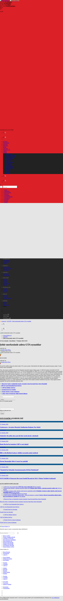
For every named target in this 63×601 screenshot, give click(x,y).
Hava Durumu (9, 158)
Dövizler (8, 169)
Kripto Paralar (9, 167)
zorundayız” (7, 198)
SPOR (4, 147)
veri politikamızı (55, 597)
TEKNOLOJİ (6, 149)
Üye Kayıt (5, 297)
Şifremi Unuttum (7, 298)
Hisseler (8, 170)
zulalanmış (6, 191)
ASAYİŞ (5, 144)
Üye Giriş (5, 295)
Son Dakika (9, 154)
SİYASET (5, 145)
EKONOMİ (6, 143)
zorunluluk (7, 195)
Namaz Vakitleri (9, 537)
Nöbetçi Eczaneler (10, 156)
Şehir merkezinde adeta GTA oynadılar (21, 321)
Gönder (2, 399)
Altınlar (8, 172)
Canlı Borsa (9, 165)
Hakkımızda (6, 305)
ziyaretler (6, 199)
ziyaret (6, 202)
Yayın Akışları (9, 162)
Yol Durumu (9, 159)
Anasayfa (3, 321)
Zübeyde (6, 194)
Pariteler (8, 173)
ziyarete (6, 201)
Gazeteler (8, 163)
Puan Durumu (9, 166)
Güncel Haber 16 (7, 335)
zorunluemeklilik (8, 196)
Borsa (6, 535)
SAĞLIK (5, 148)
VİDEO (5, 151)
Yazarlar (5, 288)
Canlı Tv (8, 161)
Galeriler (5, 314)
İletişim (5, 302)
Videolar (5, 316)
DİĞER (5, 152)
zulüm (5, 189)
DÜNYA (5, 141)
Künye (4, 303)
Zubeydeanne (7, 192)
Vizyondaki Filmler (11, 155)
